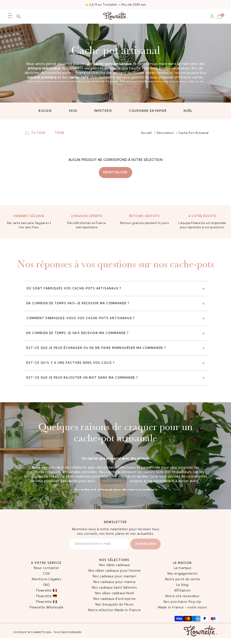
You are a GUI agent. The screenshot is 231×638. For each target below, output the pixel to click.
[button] (20, 16)
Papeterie (103, 111)
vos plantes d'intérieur (112, 481)
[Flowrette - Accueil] (115, 16)
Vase (73, 111)
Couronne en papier (148, 111)
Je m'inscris (145, 544)
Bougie (45, 111)
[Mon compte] (212, 16)
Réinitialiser (115, 172)
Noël (188, 111)
